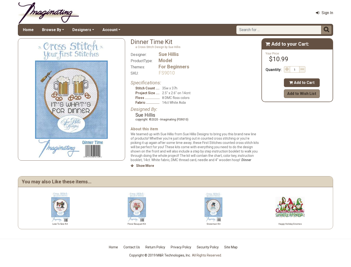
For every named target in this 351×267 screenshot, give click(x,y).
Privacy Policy (181, 247)
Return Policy (155, 247)
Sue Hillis (169, 54)
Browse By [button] (51, 29)
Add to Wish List (301, 93)
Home (28, 29)
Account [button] (109, 29)
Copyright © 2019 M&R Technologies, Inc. (160, 255)
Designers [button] (81, 29)
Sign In (327, 13)
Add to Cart (301, 82)
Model (165, 60)
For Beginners (174, 67)
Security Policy (208, 247)
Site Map (231, 247)
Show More (142, 166)
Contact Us (131, 247)
